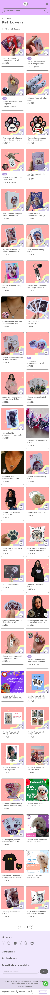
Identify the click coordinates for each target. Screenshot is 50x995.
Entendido (43, 992)
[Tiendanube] (25, 987)
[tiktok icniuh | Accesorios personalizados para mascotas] (20, 943)
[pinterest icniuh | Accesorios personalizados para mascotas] (32, 943)
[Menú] (3, 4)
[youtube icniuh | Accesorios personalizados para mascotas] (15, 943)
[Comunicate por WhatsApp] (45, 983)
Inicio (3, 18)
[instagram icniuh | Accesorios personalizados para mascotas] (3, 943)
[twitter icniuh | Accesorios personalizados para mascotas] (26, 943)
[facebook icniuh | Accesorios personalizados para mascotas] (9, 943)
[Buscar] (45, 11)
